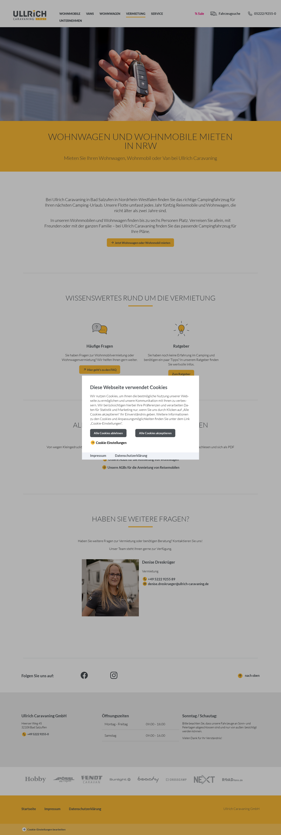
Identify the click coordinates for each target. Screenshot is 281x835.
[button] (108, 433)
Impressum (98, 455)
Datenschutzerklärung (131, 455)
